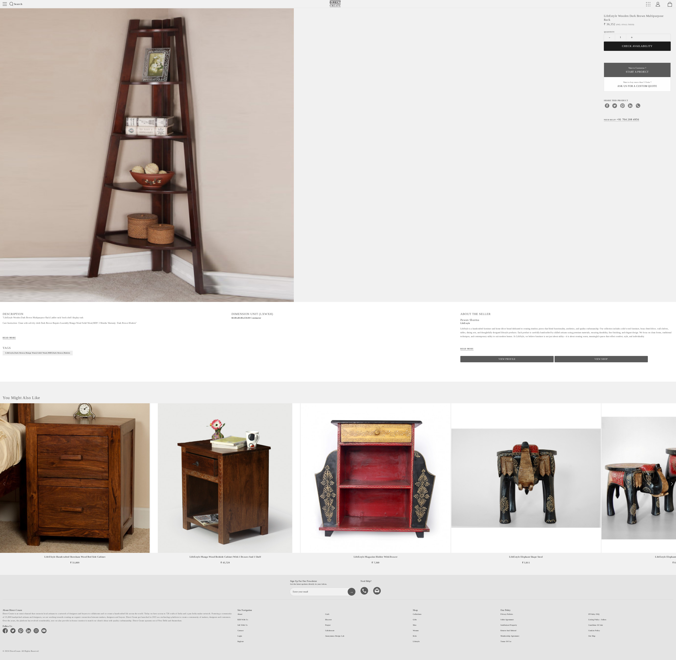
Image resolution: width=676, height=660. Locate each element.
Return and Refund (508, 630)
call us (365, 590)
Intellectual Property (508, 625)
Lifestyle (416, 641)
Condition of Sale (595, 625)
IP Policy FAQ (594, 614)
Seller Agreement (507, 620)
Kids (415, 636)
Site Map (592, 636)
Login (239, 636)
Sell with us (242, 625)
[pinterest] (622, 105)
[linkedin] (630, 105)
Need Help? (621, 119)
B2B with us (242, 620)
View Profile (507, 359)
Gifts (415, 620)
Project (328, 625)
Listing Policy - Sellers (597, 620)
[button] (671, 484)
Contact (240, 630)
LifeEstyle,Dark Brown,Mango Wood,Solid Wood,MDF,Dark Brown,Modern (37, 353)
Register (240, 641)
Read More (9, 338)
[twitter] (615, 105)
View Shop (601, 359)
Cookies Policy (594, 630)
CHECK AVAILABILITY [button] (637, 46)
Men (414, 625)
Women (416, 630)
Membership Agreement (509, 636)
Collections (417, 614)
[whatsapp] (638, 105)
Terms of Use (505, 641)
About (239, 614)
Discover (328, 620)
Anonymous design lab (334, 636)
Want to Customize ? (637, 70)
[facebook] (607, 105)
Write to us (377, 590)
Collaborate (329, 630)
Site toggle (5, 4)
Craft (327, 614)
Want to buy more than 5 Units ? (637, 84)
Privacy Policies (506, 614)
